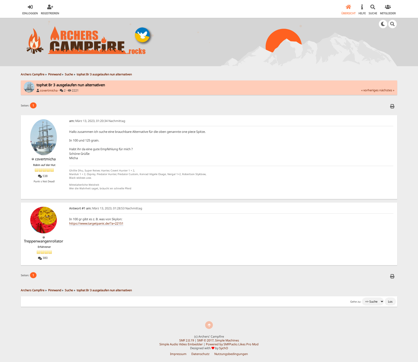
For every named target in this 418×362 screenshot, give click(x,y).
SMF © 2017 (205, 340)
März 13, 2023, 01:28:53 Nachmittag (105, 208)
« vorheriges (370, 90)
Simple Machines (227, 340)
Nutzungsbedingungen (231, 354)
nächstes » (386, 90)
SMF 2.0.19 (186, 340)
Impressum (178, 354)
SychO (223, 348)
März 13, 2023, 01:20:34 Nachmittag (97, 121)
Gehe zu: (355, 301)
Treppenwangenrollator (43, 241)
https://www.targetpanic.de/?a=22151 (96, 223)
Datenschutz (200, 354)
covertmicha (49, 90)
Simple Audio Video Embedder (181, 344)
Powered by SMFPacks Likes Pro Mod (232, 344)
